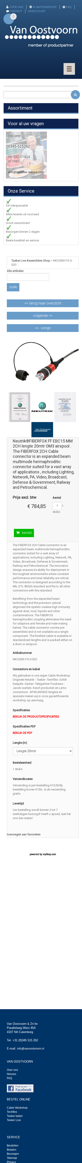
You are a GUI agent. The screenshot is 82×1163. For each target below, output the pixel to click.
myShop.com (49, 854)
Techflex (12, 1111)
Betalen (11, 1149)
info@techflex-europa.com (26, 172)
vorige (46, 328)
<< (42, 303)
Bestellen (12, 1145)
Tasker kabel (15, 1116)
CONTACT (16, 11)
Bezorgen (13, 1153)
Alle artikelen (15, 271)
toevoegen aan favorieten (24, 834)
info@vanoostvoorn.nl (30, 1048)
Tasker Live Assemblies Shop (30, 260)
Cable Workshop (17, 1107)
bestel (27, 532)
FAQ (69, 7)
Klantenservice (45, 7)
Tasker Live (14, 1120)
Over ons (16, 7)
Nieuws (11, 1074)
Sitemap (12, 1158)
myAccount (37, 11)
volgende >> (42, 315)
